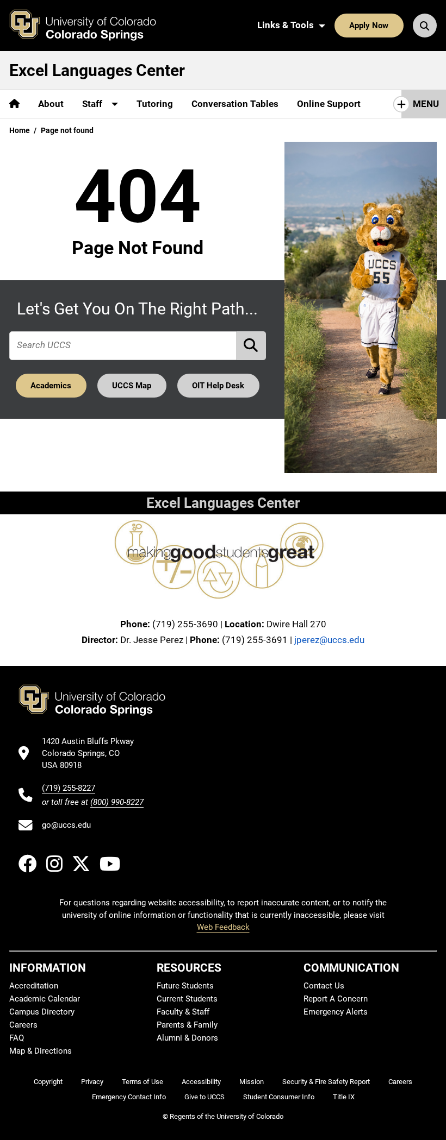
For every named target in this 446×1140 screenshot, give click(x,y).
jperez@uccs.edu (329, 639)
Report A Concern (335, 999)
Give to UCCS (204, 1097)
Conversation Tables (234, 103)
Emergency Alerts (335, 1012)
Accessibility (201, 1082)
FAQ (16, 1038)
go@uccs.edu (66, 825)
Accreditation (33, 986)
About (51, 103)
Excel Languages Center (97, 70)
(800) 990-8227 (117, 802)
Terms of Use (142, 1082)
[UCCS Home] (90, 25)
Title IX (344, 1097)
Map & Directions (40, 1051)
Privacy (92, 1082)
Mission (251, 1082)
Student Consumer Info (278, 1097)
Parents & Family (187, 1025)
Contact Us (323, 986)
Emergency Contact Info (129, 1097)
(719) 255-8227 (68, 788)
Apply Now (368, 25)
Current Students (187, 999)
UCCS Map (131, 386)
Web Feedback (223, 927)
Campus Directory (42, 1012)
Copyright (48, 1082)
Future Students (185, 986)
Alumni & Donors (187, 1038)
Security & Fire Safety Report (326, 1082)
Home (19, 130)
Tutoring (155, 103)
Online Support (329, 103)
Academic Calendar (44, 999)
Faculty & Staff (183, 1012)
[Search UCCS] (425, 25)
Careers (23, 1025)
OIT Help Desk (218, 386)
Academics (50, 386)
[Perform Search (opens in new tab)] (251, 345)
